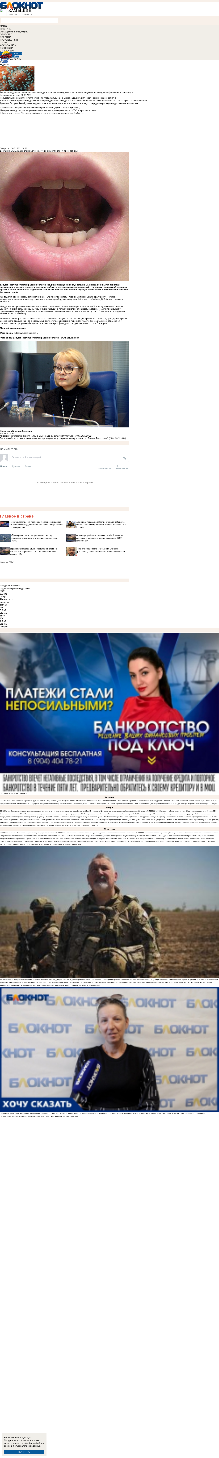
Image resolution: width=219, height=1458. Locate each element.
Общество (5, 148)
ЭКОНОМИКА (6, 48)
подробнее (24, 588)
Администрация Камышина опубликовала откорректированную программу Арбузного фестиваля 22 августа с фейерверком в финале (159, 817)
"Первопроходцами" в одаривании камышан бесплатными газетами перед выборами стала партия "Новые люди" (71, 841)
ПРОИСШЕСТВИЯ (9, 40)
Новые (3, 466)
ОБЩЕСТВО (6, 34)
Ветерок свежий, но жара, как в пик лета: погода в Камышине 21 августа (69, 825)
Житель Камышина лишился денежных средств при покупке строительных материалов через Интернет (44, 811)
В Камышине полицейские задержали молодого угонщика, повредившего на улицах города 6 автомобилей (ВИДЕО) (110, 836)
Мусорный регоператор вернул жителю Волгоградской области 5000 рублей (37, 436)
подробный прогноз (9, 588)
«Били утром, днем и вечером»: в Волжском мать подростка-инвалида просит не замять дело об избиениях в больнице (51, 1113)
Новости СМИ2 (7, 562)
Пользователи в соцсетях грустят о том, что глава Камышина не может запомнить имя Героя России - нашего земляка (58, 98)
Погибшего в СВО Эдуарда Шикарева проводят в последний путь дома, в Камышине (117, 820)
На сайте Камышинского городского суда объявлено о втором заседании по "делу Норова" (39, 801)
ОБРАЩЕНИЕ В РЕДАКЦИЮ (14, 32)
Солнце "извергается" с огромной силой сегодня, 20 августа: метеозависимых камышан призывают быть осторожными (104, 838)
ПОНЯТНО (24, 1451)
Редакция (4, 64)
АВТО (16, 56)
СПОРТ (3, 42)
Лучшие (16, 466)
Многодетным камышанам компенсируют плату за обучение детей (76, 817)
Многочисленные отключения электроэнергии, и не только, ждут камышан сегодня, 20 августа (41, 1116)
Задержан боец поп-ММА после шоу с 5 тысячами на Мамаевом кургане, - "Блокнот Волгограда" (69, 803)
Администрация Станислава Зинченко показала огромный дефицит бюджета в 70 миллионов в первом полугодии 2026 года (155, 979)
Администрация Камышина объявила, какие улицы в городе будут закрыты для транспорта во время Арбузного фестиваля (157, 1113)
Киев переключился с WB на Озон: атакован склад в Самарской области (139, 803)
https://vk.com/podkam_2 (90, 299)
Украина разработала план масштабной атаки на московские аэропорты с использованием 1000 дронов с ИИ (123, 801)
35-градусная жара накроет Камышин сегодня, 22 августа (195, 803)
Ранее (28, 466)
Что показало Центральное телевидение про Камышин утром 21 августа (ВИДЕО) (122, 811)
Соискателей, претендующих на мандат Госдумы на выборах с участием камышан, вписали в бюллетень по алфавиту (71, 822)
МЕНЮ (3, 26)
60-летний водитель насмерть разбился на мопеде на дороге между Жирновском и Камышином (62, 985)
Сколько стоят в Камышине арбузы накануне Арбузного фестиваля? (30, 833)
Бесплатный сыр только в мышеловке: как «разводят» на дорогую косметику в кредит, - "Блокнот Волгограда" (54, 438)
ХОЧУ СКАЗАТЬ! (8, 45)
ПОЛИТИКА (5, 37)
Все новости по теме (10, 95)
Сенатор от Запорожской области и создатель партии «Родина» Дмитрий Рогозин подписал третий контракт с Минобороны (53, 979)
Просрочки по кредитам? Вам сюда (13, 793)
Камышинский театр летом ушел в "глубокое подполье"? (38, 836)
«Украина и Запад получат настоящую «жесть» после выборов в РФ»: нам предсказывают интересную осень (162, 841)
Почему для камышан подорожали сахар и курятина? (94, 982)
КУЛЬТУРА (5, 29)
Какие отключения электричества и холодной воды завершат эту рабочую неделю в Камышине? (99, 833)
